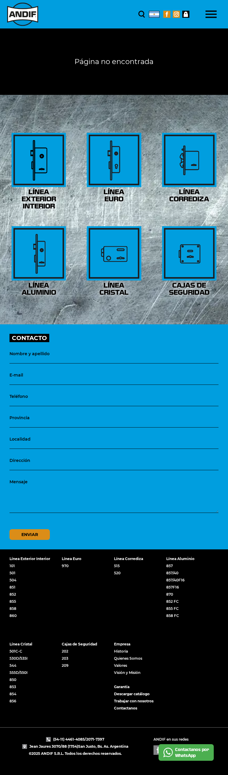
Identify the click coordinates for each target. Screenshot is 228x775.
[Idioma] (154, 14)
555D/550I (19, 672)
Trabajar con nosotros (133, 701)
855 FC (172, 608)
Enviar (29, 534)
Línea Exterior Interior (30, 558)
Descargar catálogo (132, 694)
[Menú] (211, 14)
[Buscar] (141, 14)
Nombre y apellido (30, 354)
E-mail (16, 375)
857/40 (172, 573)
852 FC (172, 601)
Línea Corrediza (128, 558)
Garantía (121, 687)
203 (65, 658)
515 (117, 566)
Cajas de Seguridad (79, 644)
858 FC (172, 615)
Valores (120, 665)
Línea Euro (71, 558)
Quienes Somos (128, 658)
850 (13, 679)
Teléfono (19, 396)
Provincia (20, 418)
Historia (121, 651)
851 (12, 587)
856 (13, 701)
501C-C (16, 651)
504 (13, 580)
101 (12, 566)
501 (12, 573)
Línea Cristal (21, 644)
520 (117, 573)
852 (13, 594)
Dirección (20, 460)
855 (13, 601)
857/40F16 (175, 580)
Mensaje (19, 482)
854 (13, 694)
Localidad (20, 439)
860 (13, 615)
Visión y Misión (127, 672)
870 (169, 594)
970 (65, 566)
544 (13, 665)
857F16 (172, 587)
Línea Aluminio (180, 558)
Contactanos (125, 708)
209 (65, 665)
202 (65, 651)
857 (169, 566)
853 (13, 687)
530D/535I (19, 658)
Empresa (122, 644)
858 (13, 608)
